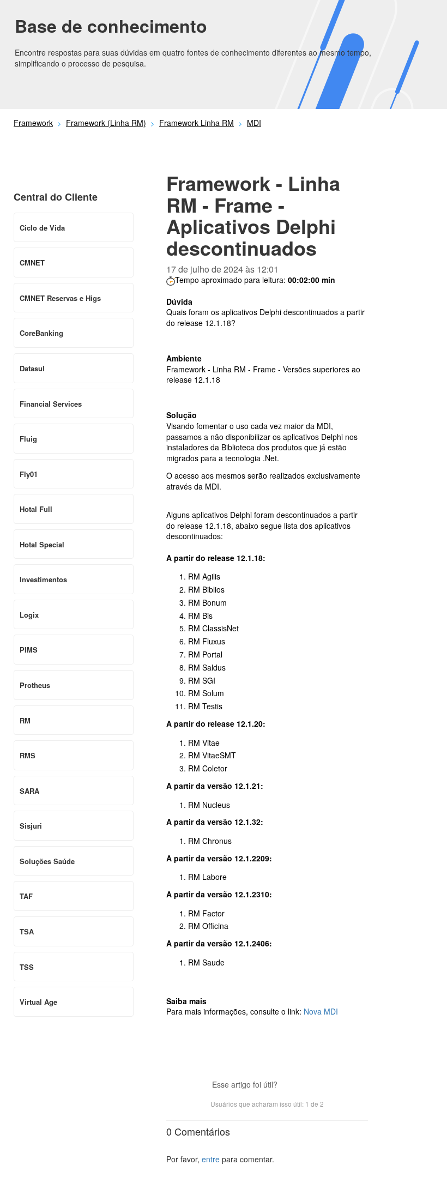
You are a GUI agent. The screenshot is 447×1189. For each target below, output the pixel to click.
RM (25, 720)
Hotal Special (42, 544)
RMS (27, 755)
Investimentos (43, 579)
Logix (29, 614)
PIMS (29, 649)
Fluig (28, 438)
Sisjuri (31, 825)
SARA (29, 791)
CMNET (32, 262)
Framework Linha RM (196, 122)
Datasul (32, 368)
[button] (291, 1085)
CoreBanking (41, 333)
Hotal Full (36, 509)
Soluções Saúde (47, 861)
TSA (27, 931)
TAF (26, 896)
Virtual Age (38, 1002)
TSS (27, 967)
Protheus (35, 685)
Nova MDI (321, 1011)
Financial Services (51, 404)
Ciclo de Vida (42, 227)
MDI (254, 122)
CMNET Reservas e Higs (60, 298)
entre (211, 1159)
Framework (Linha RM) (106, 122)
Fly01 (29, 474)
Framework (33, 122)
